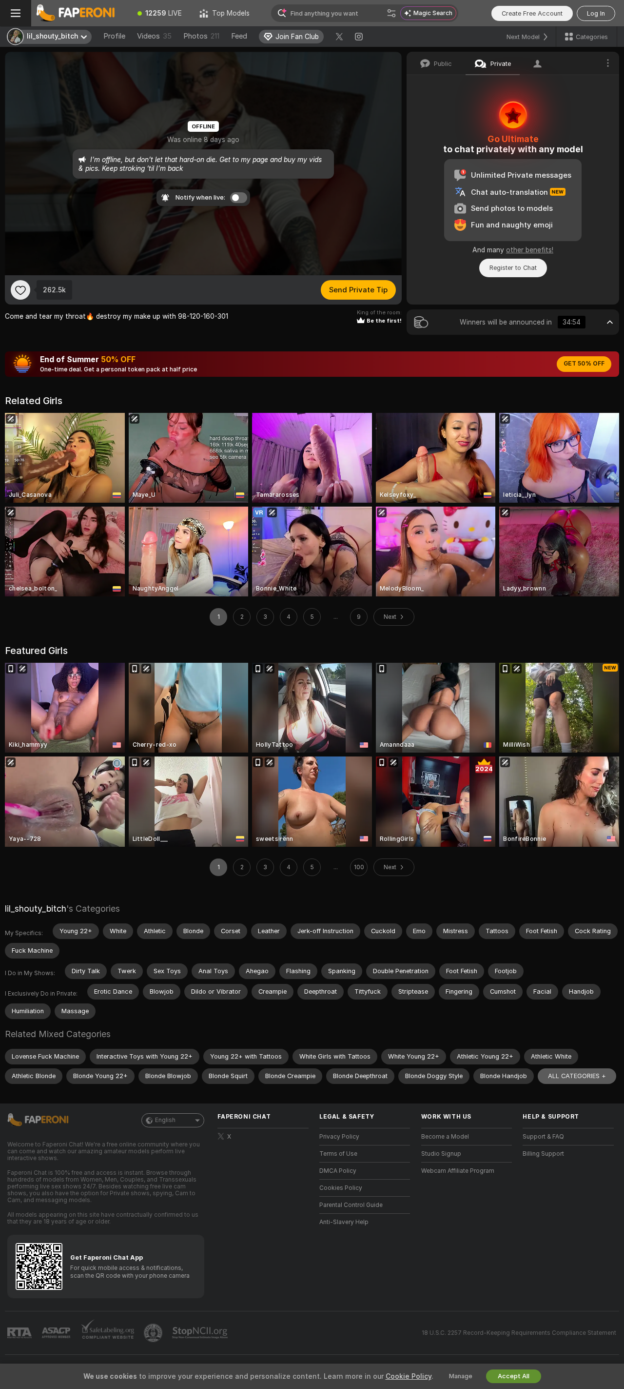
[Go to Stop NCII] (201, 1333)
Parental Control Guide (351, 1205)
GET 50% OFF (584, 363)
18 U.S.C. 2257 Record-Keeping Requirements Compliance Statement (519, 1332)
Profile (114, 36)
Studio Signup (441, 1153)
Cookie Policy (408, 1376)
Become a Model (445, 1136)
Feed (239, 36)
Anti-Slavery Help (344, 1222)
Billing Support (543, 1153)
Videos (154, 36)
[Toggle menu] (15, 13)
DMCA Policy (337, 1170)
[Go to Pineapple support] (154, 1333)
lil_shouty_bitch (35, 908)
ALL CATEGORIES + (577, 1076)
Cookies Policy (340, 1188)
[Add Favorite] (20, 290)
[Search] (391, 13)
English (165, 1120)
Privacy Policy (339, 1136)
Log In (596, 13)
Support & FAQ (543, 1136)
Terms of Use (338, 1153)
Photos (201, 36)
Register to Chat (513, 267)
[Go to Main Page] (80, 13)
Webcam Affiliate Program (457, 1170)
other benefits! (529, 250)
